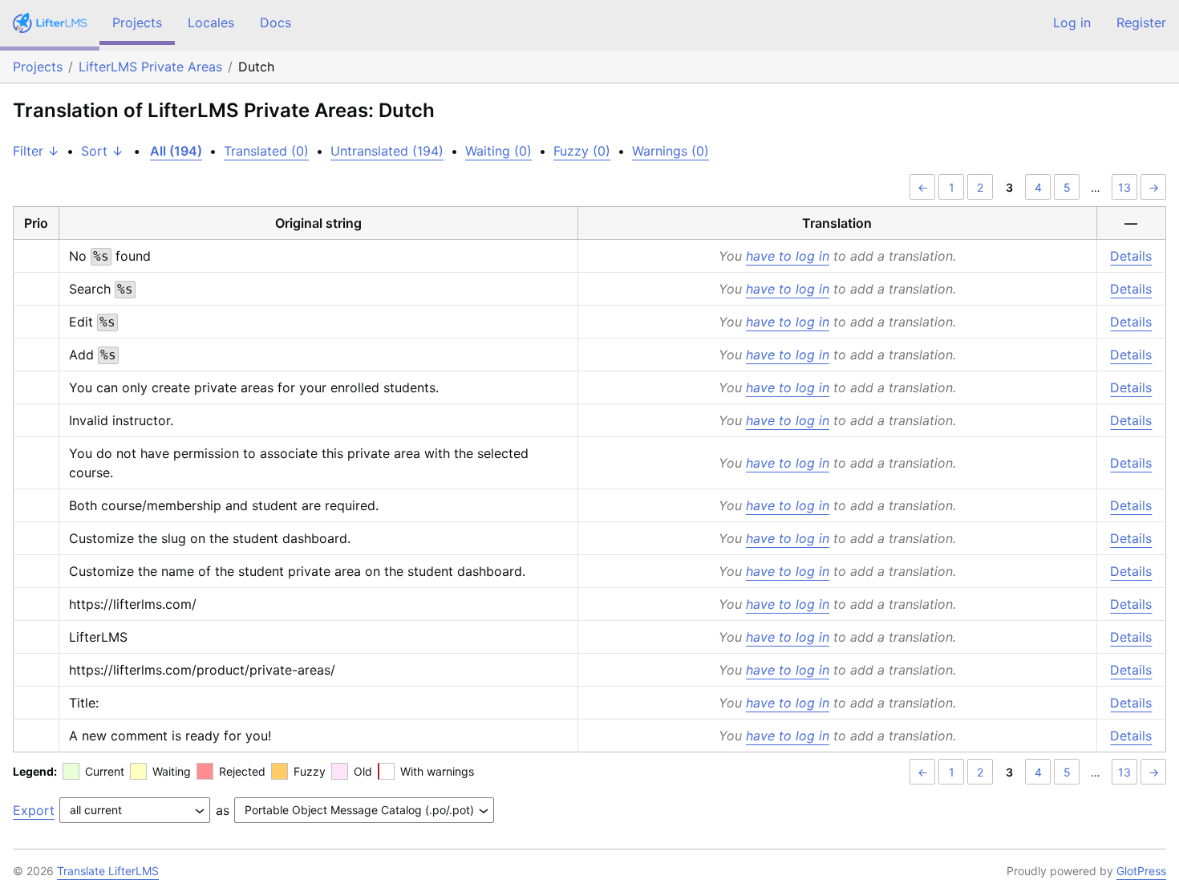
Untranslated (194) (387, 151)
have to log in (787, 256)
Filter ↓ (36, 151)
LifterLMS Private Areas (150, 67)
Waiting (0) (498, 151)
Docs (275, 22)
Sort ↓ (102, 151)
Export (34, 810)
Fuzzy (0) (581, 151)
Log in (1072, 22)
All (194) (176, 151)
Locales (211, 22)
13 (1124, 187)
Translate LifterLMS (108, 871)
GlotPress (1141, 871)
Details (1131, 256)
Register (1141, 22)
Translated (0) (266, 151)
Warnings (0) (670, 151)
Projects (137, 22)
